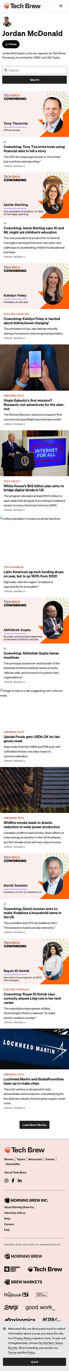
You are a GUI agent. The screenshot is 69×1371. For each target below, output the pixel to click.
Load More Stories (34, 1125)
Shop (7, 1218)
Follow (13, 44)
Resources (35, 1159)
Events (49, 1159)
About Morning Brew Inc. (19, 1207)
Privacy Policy (23, 1338)
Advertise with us (14, 1213)
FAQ (7, 1230)
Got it (34, 1362)
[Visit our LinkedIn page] (19, 1180)
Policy (31, 1352)
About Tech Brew (15, 1172)
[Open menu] (60, 6)
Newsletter (13, 1164)
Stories (8, 1159)
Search (34, 80)
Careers (9, 1224)
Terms (12, 1352)
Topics (21, 1159)
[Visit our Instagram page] (6, 1180)
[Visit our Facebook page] (13, 1180)
